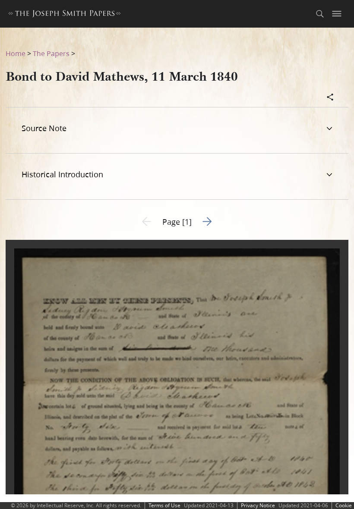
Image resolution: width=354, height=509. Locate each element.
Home (15, 53)
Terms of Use (164, 505)
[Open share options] (330, 98)
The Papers (51, 53)
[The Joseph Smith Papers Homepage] (64, 15)
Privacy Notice (258, 505)
